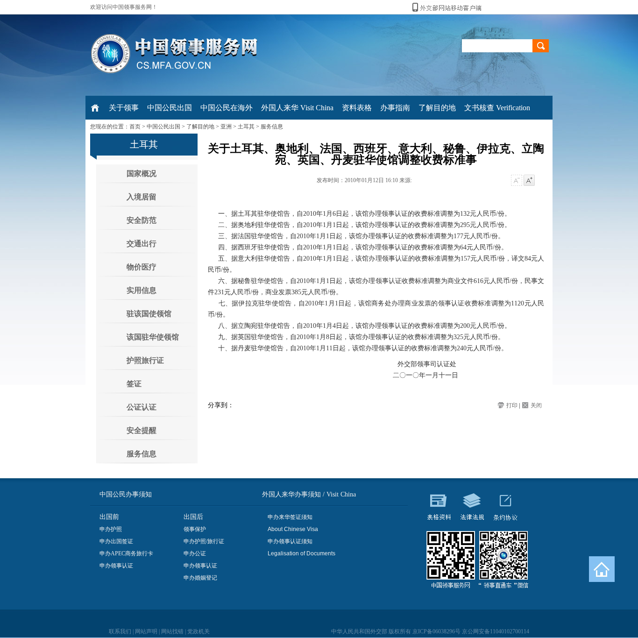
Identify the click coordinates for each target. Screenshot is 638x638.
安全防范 (141, 220)
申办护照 (110, 529)
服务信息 (272, 126)
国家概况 (141, 173)
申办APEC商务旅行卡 (126, 553)
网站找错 (172, 631)
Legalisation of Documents (301, 553)
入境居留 (141, 197)
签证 (134, 384)
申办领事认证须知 (290, 541)
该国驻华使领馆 (153, 337)
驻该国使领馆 (149, 314)
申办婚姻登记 (200, 577)
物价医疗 (141, 267)
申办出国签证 (116, 541)
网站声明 (146, 631)
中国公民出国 (163, 126)
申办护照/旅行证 (204, 541)
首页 (135, 126)
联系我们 (120, 631)
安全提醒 (141, 430)
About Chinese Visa (293, 529)
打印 (511, 405)
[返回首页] (602, 569)
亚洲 (226, 126)
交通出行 (141, 244)
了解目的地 (200, 126)
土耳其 (246, 126)
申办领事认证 (116, 565)
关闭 (536, 405)
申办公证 (195, 553)
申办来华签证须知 (290, 517)
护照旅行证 (145, 360)
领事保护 (195, 529)
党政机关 (198, 631)
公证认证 (141, 407)
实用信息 (141, 290)
